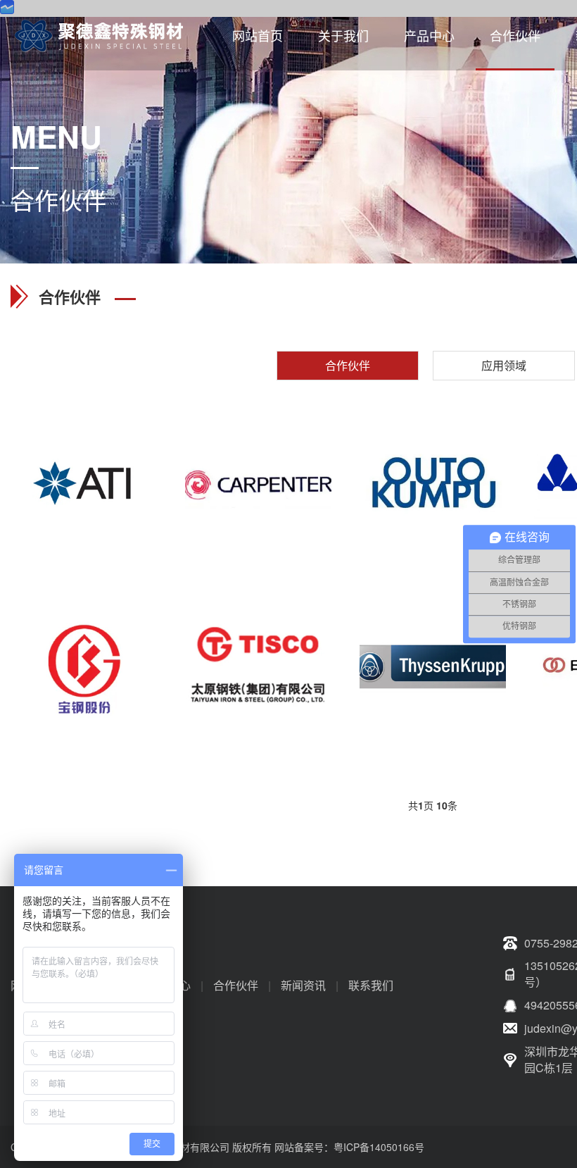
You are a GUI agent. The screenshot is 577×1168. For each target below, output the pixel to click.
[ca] (258, 485)
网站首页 (257, 35)
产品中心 (429, 35)
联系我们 (370, 985)
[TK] (433, 665)
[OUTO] (433, 485)
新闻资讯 (303, 985)
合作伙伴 (515, 35)
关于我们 (343, 35)
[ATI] (84, 485)
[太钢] (258, 665)
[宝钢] (84, 665)
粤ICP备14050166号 (379, 1147)
